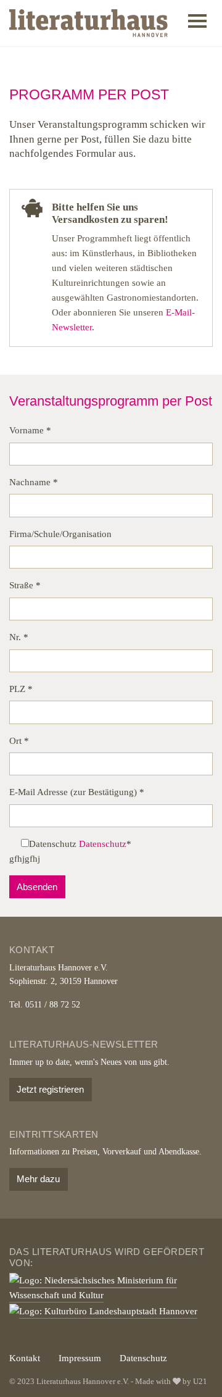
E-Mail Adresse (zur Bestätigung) (76, 792)
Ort (19, 741)
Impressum (80, 1358)
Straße (25, 585)
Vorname (30, 430)
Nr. (18, 637)
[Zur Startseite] (88, 23)
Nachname (33, 482)
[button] (197, 23)
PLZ (21, 689)
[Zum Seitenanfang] (196, 1371)
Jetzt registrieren (50, 1089)
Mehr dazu (38, 1179)
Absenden (37, 887)
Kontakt (24, 1358)
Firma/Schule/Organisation (60, 534)
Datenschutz (102, 844)
